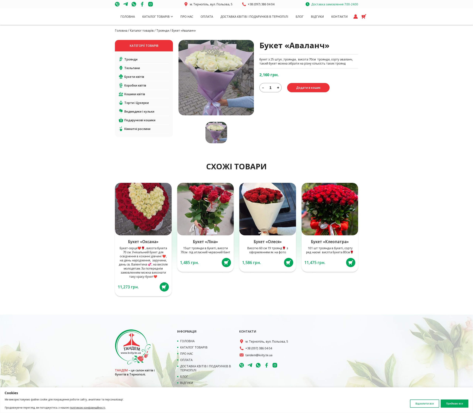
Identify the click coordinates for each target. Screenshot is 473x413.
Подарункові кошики (139, 120)
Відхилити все (424, 403)
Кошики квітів (134, 94)
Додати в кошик (308, 88)
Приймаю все (454, 403)
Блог (300, 17)
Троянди (162, 30)
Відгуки (317, 17)
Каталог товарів (156, 17)
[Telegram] (125, 4)
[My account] (355, 16)
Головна (127, 17)
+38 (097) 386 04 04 (261, 4)
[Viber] (117, 4)
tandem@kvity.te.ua (258, 355)
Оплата (207, 17)
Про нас (186, 17)
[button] (164, 287)
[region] (236, 400)
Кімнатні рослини (137, 129)
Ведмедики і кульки (139, 111)
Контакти (339, 17)
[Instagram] (150, 4)
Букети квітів (134, 77)
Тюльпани (132, 68)
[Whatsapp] (134, 4)
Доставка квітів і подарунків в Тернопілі (254, 17)
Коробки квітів (135, 85)
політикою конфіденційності (87, 407)
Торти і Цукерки (136, 103)
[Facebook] (142, 4)
